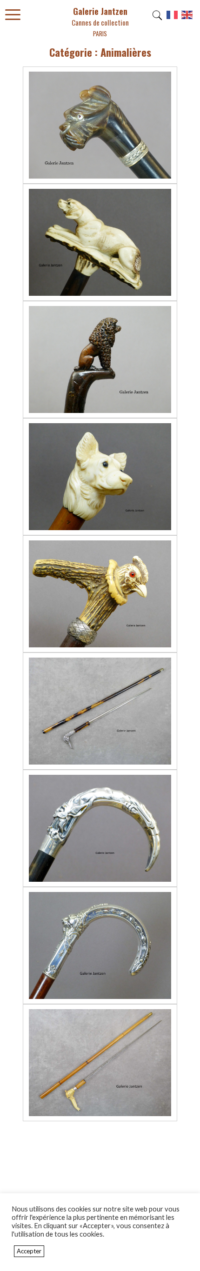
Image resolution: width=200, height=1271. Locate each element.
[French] (172, 18)
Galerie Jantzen (100, 21)
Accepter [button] (29, 1251)
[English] (187, 18)
